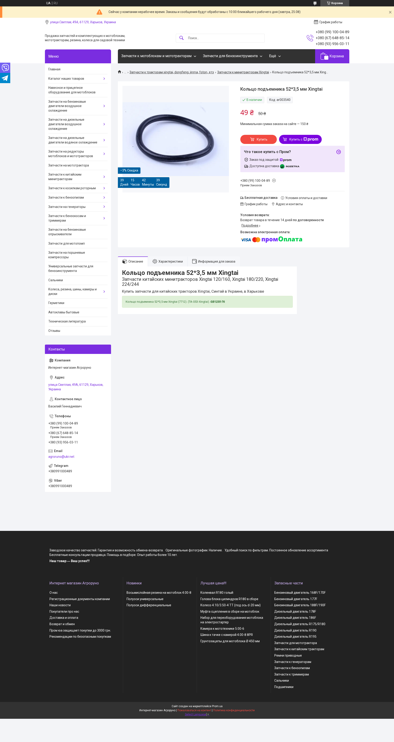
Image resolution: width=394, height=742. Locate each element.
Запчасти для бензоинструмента (230, 56)
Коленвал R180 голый (216, 592)
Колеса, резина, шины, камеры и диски (72, 291)
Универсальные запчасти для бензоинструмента (70, 268)
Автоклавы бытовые (63, 312)
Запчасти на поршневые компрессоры (66, 255)
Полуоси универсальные (145, 599)
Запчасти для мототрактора (295, 643)
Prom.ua (217, 706)
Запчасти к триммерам (291, 674)
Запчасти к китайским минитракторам (64, 177)
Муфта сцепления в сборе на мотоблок (229, 611)
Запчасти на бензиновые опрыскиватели (67, 232)
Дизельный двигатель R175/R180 (299, 624)
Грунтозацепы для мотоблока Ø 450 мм (230, 641)
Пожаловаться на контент (194, 710)
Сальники (55, 280)
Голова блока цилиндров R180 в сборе (229, 599)
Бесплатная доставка (261, 198)
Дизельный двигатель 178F (295, 611)
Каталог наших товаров (66, 78)
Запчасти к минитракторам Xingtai (243, 72)
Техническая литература (67, 321)
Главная (54, 69)
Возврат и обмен (62, 624)
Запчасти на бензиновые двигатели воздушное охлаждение (67, 106)
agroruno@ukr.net (61, 456)
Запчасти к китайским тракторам (299, 649)
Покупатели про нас (64, 611)
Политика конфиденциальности (234, 710)
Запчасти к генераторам (292, 662)
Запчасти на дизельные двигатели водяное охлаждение (72, 140)
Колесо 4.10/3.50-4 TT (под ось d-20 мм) (230, 605)
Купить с (295, 139)
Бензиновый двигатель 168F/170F (300, 592)
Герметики (56, 303)
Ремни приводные (288, 655)
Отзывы (54, 331)
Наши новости (60, 605)
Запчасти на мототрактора (68, 165)
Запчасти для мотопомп (66, 243)
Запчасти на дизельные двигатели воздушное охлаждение (66, 124)
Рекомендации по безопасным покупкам (80, 636)
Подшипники (283, 687)
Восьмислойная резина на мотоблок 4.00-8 (159, 592)
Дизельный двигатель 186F (295, 617)
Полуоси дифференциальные (149, 605)
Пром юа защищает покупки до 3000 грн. (80, 630)
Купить (262, 139)
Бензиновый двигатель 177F (295, 599)
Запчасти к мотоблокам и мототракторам (156, 56)
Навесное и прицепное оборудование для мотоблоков (72, 90)
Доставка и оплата (63, 617)
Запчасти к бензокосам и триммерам (67, 218)
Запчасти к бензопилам (66, 197)
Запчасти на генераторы (67, 207)
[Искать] (181, 38)
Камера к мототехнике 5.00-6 (222, 628)
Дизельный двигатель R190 (295, 630)
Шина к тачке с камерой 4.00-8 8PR (226, 635)
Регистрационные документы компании (79, 599)
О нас (53, 592)
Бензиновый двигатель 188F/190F (300, 605)
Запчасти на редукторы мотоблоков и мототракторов (70, 154)
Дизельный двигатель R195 (295, 636)
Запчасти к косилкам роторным (72, 188)
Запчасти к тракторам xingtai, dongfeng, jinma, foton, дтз (172, 72)
